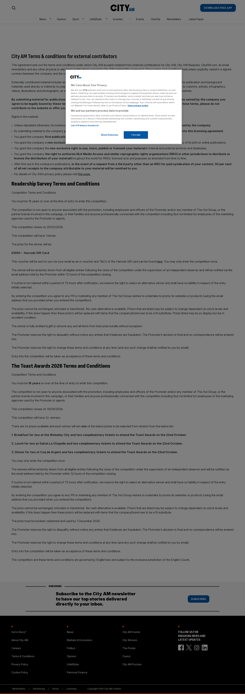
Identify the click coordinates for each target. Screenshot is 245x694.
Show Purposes (109, 134)
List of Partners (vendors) (85, 125)
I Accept (135, 135)
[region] (123, 106)
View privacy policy (138, 105)
